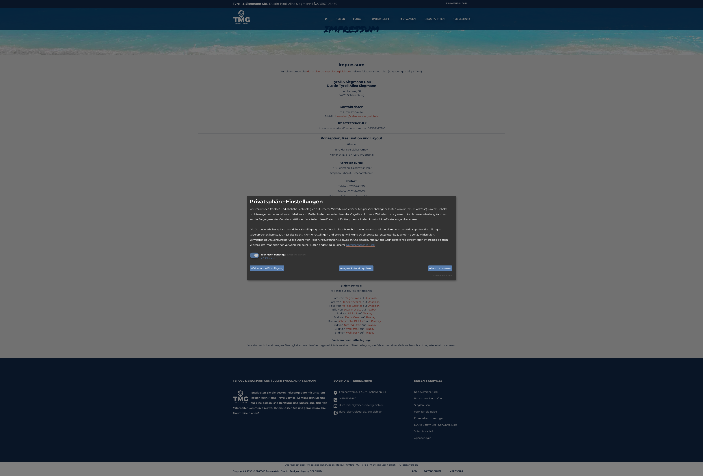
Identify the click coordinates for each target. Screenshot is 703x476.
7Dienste (268, 258)
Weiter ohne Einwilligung (267, 268)
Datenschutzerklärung (360, 244)
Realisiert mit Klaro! (442, 275)
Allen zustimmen (440, 268)
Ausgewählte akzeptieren (356, 268)
